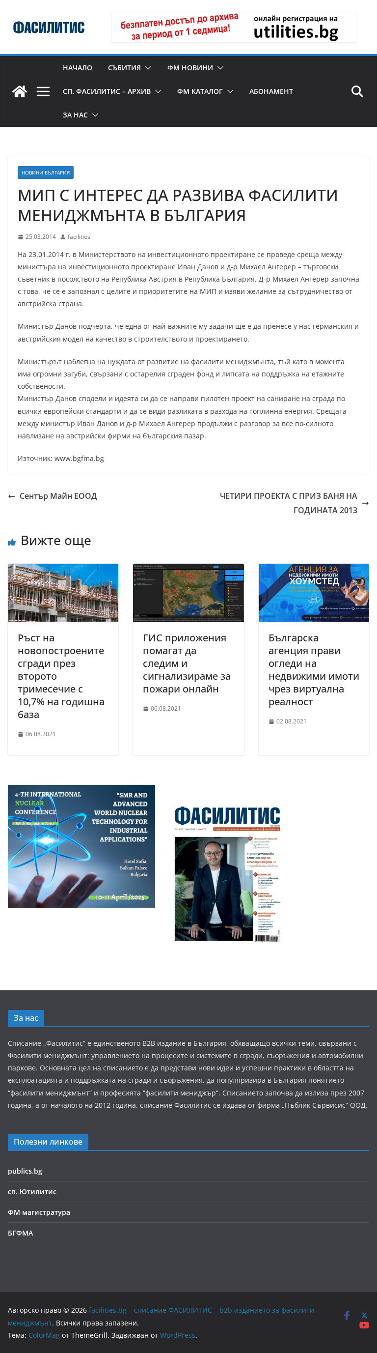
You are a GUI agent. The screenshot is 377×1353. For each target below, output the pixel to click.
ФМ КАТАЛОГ (200, 91)
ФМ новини (190, 67)
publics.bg (25, 1171)
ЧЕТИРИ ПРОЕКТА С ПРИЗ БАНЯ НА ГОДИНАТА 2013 (288, 503)
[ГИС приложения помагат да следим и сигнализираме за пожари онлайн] (188, 570)
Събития (124, 67)
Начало (77, 67)
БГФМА (20, 1233)
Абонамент (271, 91)
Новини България (46, 172)
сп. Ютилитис (32, 1191)
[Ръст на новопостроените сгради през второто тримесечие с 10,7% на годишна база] (63, 570)
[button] (146, 68)
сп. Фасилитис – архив (107, 91)
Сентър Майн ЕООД (58, 495)
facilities (79, 236)
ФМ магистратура (39, 1212)
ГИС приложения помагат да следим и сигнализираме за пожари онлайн (187, 663)
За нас (75, 114)
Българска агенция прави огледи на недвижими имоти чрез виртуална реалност (314, 669)
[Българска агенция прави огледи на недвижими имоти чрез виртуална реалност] (314, 570)
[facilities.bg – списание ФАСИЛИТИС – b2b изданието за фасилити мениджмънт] (19, 91)
